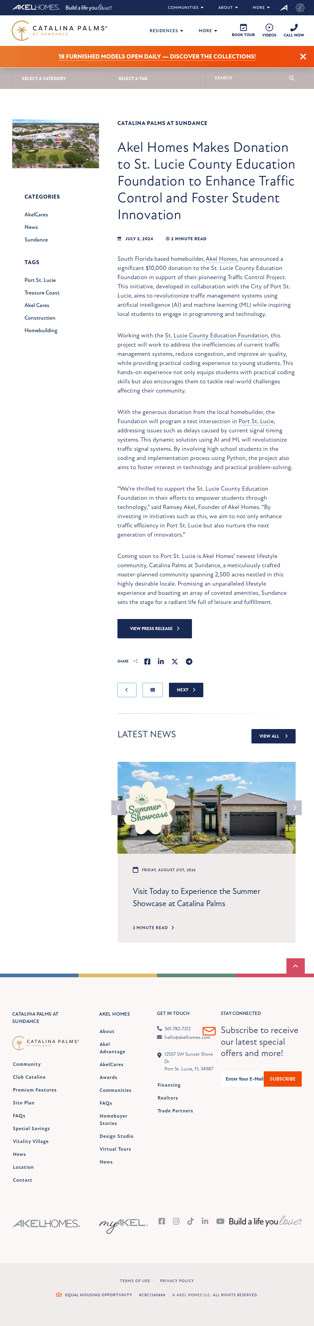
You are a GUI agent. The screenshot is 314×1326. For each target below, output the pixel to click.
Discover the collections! (213, 56)
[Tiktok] (190, 1221)
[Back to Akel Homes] (284, 7)
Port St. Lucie (256, 421)
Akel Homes (221, 259)
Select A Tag (133, 78)
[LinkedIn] (205, 1221)
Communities (183, 7)
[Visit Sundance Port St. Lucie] (300, 7)
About (225, 7)
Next (183, 690)
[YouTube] (220, 1221)
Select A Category (44, 78)
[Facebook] (161, 1221)
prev (118, 807)
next (294, 807)
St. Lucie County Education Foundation (216, 335)
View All (269, 736)
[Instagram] (176, 1221)
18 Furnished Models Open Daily (110, 56)
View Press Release (152, 628)
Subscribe (283, 1079)
